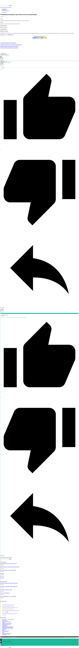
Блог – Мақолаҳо (5, 620)
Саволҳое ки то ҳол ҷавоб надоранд (7, 619)
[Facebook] (33, 38)
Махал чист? (2, 573)
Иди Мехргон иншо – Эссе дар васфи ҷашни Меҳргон (8, 570)
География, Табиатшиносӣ (6, 624)
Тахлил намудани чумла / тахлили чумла (9, 613)
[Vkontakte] (35, 38)
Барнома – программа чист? (8, 604)
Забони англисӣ (4, 12)
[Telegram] (38, 38)
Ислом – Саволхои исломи (6, 621)
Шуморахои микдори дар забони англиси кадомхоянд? (9, 47)
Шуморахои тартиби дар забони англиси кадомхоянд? (9, 46)
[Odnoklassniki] (37, 38)
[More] (46, 38)
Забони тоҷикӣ (4, 625)
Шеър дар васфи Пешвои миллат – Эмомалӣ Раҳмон (8, 596)
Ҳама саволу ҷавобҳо (5, 10)
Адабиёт (3, 622)
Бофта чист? (2, 576)
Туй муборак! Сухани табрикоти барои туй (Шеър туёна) (9, 586)
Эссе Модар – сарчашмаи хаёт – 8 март (6, 589)
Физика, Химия (4, 631)
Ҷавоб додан (3, 645)
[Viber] (42, 38)
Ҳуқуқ (3, 632)
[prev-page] (1, 49)
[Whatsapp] (40, 38)
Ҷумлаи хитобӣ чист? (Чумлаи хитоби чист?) (10, 610)
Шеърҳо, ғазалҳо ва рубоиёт (6, 633)
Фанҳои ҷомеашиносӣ (5, 630)
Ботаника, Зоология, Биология (7, 623)
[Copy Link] (44, 38)
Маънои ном (4, 629)
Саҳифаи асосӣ (66, 637)
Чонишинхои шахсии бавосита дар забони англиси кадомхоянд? (10, 44)
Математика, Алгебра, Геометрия (7, 628)
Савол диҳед (4, 9)
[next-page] (2, 49)
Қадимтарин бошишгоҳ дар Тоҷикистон (10, 607)
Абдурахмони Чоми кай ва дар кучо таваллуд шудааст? (9, 563)
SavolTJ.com (5, 636)
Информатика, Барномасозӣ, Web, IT (8, 627)
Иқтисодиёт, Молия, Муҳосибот (7, 626)
